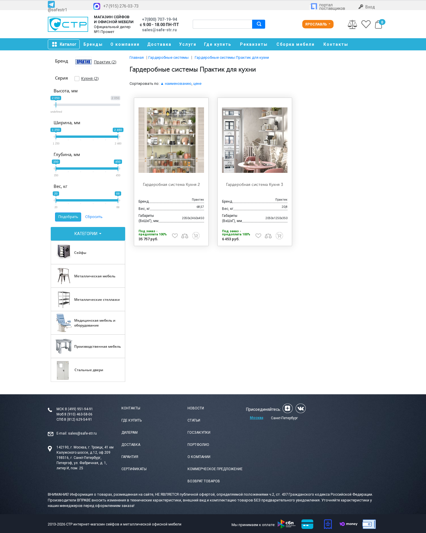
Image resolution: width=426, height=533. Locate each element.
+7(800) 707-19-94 (159, 19)
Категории (86, 233)
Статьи (193, 420)
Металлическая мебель (94, 276)
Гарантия (129, 457)
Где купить (217, 44)
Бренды (93, 44)
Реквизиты (254, 44)
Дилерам (129, 433)
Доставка (159, 44)
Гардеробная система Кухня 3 (254, 184)
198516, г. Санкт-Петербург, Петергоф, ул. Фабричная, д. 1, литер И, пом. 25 (82, 463)
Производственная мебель (97, 346)
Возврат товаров (203, 481)
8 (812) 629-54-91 (78, 419)
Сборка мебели (295, 44)
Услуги (187, 44)
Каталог (68, 44)
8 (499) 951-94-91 (79, 409)
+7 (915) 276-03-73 (121, 6)
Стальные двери (88, 369)
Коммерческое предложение (215, 469)
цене (197, 83)
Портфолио (198, 445)
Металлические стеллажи (97, 299)
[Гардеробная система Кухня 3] (254, 140)
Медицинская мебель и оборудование (94, 323)
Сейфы (80, 252)
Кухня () (90, 78)
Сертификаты (134, 469)
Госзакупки (198, 433)
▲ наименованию (176, 83)
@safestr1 (57, 10)
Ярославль (316, 24)
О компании (125, 44)
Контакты (335, 44)
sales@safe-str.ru (82, 433)
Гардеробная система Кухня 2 (171, 184)
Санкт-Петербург (284, 418)
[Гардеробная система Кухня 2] (171, 140)
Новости (195, 408)
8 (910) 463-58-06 (78, 414)
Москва (256, 418)
